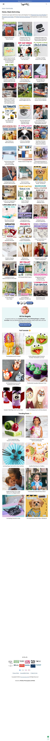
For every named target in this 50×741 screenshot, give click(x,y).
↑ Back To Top (33, 673)
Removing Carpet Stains (8, 16)
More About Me (25, 324)
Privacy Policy (16, 673)
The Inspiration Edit (24, 676)
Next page (29, 302)
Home (3, 8)
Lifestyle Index (9, 8)
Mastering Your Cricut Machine (38, 15)
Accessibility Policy (24, 673)
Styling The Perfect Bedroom (23, 16)
